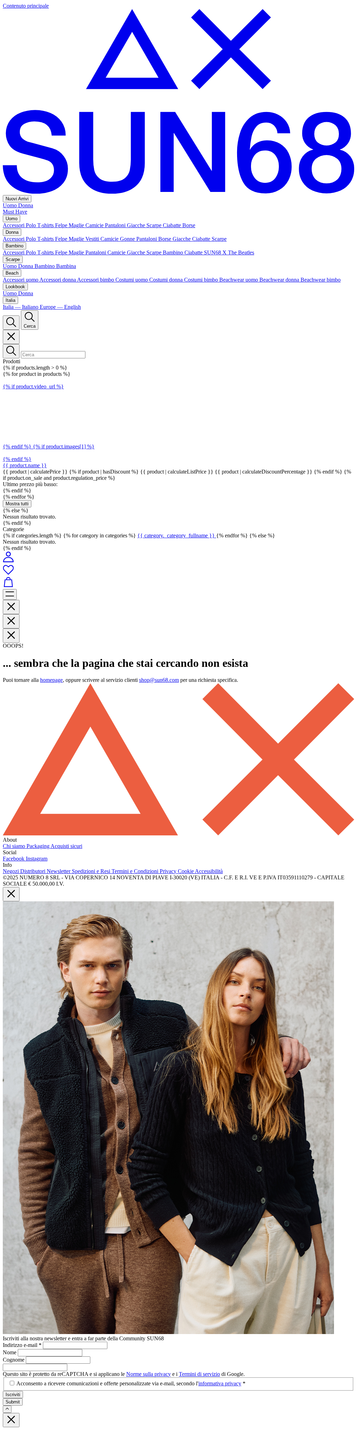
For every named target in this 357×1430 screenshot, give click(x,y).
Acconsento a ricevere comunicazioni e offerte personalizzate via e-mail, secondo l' (130, 1383)
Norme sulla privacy (148, 1374)
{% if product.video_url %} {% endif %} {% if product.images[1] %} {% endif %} (48, 422)
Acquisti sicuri (66, 846)
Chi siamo (14, 846)
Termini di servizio (199, 1374)
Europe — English (60, 307)
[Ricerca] (11, 322)
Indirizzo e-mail (22, 1345)
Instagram (36, 859)
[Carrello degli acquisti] (178, 582)
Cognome (14, 1360)
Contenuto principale (26, 6)
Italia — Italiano (21, 307)
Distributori (33, 871)
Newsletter (59, 871)
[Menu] (10, 594)
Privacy (169, 871)
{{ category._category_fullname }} (176, 535)
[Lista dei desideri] (178, 570)
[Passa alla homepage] (178, 192)
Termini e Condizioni (136, 871)
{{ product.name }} (25, 465)
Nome (10, 1352)
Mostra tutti (17, 503)
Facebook (14, 859)
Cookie (186, 871)
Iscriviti (13, 1394)
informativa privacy (219, 1383)
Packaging (38, 846)
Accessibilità (209, 871)
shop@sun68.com (159, 680)
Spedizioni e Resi (92, 871)
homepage (51, 680)
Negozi (11, 871)
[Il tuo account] (8, 561)
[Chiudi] (11, 337)
